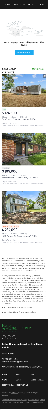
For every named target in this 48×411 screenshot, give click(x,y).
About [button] (41, 4)
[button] (9, 374)
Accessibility (38, 402)
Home (7, 4)
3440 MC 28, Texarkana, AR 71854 (19, 119)
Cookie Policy (33, 400)
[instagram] (9, 337)
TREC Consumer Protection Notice (17, 307)
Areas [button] (31, 4)
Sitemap (28, 402)
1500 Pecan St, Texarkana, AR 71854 (20, 236)
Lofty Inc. (14, 393)
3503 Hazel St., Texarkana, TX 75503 (20, 177)
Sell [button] (22, 4)
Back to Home (24, 52)
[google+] (14, 337)
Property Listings (18, 402)
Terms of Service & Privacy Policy (14, 400)
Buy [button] (16, 4)
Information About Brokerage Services (19, 312)
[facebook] (4, 337)
